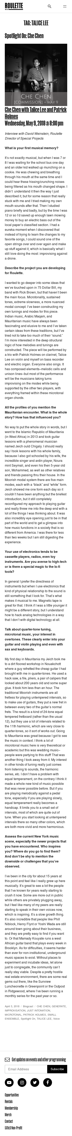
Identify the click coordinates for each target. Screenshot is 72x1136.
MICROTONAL (13, 1014)
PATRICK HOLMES (34, 1014)
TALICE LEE (44, 1018)
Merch (8, 1114)
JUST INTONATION (38, 1010)
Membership (11, 1108)
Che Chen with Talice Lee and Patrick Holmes (36, 113)
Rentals (9, 1101)
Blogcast (28, 1006)
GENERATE (59, 1006)
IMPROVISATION (15, 1010)
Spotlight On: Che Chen (24, 35)
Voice (56, 1018)
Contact (9, 1121)
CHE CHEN (43, 1006)
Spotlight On (28, 1018)
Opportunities (12, 1094)
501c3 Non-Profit (13, 1127)
